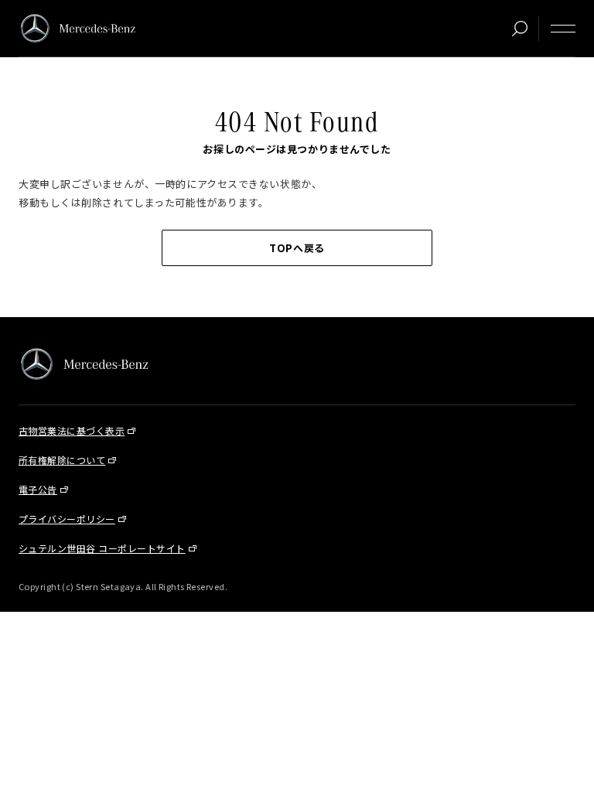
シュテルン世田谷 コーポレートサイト (102, 548)
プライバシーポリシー (67, 518)
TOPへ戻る (296, 248)
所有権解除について (62, 459)
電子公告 (38, 489)
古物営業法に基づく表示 (72, 430)
